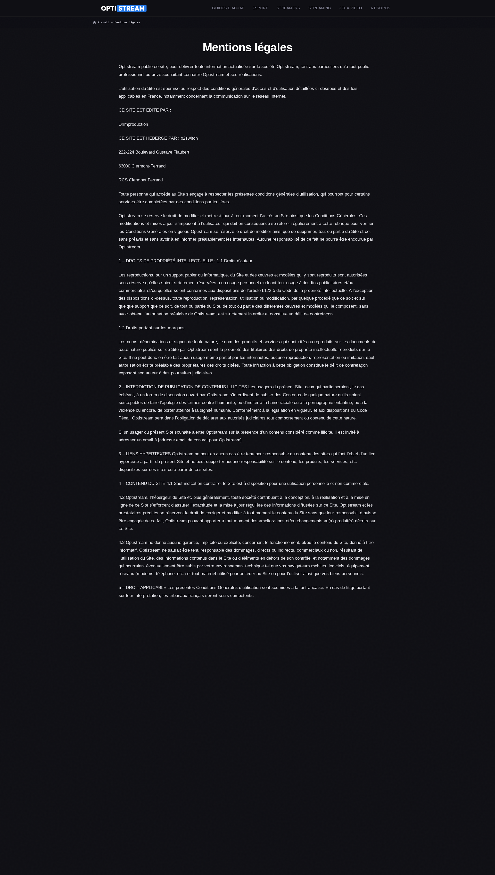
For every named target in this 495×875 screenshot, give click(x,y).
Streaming (319, 8)
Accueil (103, 22)
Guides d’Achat (228, 8)
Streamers (288, 8)
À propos (380, 8)
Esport (260, 8)
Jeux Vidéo (351, 8)
